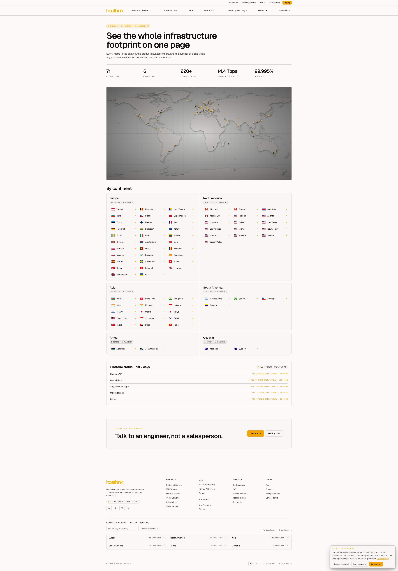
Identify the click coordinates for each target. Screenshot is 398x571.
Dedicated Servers (140, 10)
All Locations (171, 502)
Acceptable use (273, 493)
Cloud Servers (170, 10)
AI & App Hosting (236, 10)
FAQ (234, 489)
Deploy (287, 2)
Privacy (269, 489)
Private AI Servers (207, 489)
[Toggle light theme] (250, 563)
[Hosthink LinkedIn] (109, 508)
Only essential (360, 564)
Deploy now (274, 433)
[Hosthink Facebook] (115, 508)
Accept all (376, 564)
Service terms (272, 497)
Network (262, 10)
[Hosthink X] (128, 508)
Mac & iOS (209, 10)
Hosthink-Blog (239, 497)
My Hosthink (274, 2)
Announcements (249, 2)
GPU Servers (171, 489)
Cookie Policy (383, 558)
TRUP (129, 563)
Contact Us (233, 2)
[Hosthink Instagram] (122, 508)
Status (202, 509)
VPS (191, 10)
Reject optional (341, 564)
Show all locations (150, 528)
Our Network (205, 505)
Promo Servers (172, 497)
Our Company (238, 485)
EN (261, 2)
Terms (268, 485)
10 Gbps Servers (173, 493)
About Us (283, 10)
